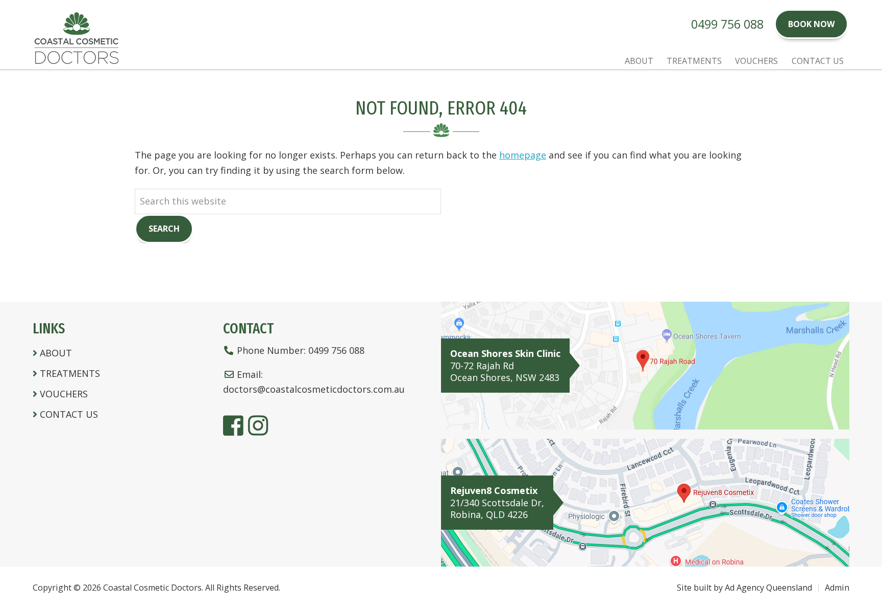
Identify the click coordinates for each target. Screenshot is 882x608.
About (56, 353)
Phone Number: (300, 350)
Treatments (70, 373)
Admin (837, 587)
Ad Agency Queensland (768, 587)
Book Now (811, 24)
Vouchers (64, 394)
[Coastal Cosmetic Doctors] (76, 61)
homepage (522, 155)
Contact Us (69, 414)
